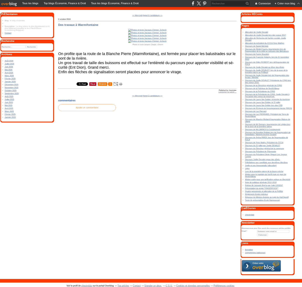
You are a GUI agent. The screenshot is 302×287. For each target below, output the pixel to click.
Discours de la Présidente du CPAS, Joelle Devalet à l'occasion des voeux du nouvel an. (267, 95)
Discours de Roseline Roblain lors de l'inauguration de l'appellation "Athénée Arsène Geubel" (267, 133)
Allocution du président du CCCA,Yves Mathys (264, 43)
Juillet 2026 (9, 64)
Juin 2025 (9, 102)
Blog (7, 20)
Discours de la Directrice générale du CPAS (263, 85)
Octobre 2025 (10, 90)
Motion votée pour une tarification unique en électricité (267, 179)
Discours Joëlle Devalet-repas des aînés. (262, 159)
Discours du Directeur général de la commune (264, 148)
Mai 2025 (8, 105)
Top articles (123, 285)
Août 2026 (9, 61)
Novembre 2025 (11, 87)
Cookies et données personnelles (193, 285)
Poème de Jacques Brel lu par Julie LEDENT (264, 185)
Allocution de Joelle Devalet (256, 32)
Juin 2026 (9, 67)
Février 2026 (10, 79)
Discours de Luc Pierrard (255, 111)
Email (244, 231)
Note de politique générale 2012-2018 (260, 182)
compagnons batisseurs (255, 253)
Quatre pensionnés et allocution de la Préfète (264, 191)
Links (247, 168)
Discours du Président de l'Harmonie (260, 151)
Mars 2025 (9, 111)
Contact (8, 33)
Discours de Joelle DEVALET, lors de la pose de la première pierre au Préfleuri (266, 71)
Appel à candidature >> (152, 15)
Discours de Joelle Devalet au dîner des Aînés (264, 67)
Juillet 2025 (9, 99)
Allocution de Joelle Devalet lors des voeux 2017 (265, 35)
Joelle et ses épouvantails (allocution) (261, 165)
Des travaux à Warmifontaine (78, 24)
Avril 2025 (9, 108)
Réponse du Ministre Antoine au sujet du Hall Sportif (267, 197)
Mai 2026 (8, 70)
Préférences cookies (224, 285)
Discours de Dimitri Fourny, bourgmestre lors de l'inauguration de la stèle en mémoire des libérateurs (267, 50)
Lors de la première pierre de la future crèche (264, 171)
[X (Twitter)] (199, 3)
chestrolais (249, 215)
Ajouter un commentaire (87, 107)
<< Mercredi (137, 15)
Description (10, 26)
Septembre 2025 (12, 93)
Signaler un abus (153, 285)
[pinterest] (204, 3)
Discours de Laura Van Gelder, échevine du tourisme (267, 99)
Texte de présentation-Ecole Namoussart (262, 200)
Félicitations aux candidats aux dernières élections (266, 162)
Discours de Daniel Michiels (256, 46)
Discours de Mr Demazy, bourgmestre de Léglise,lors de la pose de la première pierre (267, 125)
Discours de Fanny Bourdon (257, 54)
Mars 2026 (9, 76)
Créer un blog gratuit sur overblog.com (261, 266)
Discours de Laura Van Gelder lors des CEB (263, 105)
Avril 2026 (9, 73)
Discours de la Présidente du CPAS (260, 91)
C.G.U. (169, 285)
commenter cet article (226, 92)
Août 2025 (9, 96)
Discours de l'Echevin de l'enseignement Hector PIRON (268, 108)
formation (249, 250)
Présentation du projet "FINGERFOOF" (261, 188)
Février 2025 (10, 114)
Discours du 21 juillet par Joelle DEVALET (262, 145)
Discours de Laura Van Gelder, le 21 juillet (262, 102)
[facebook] (193, 3)
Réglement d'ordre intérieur (256, 194)
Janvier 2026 (10, 82)
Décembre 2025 (11, 84)
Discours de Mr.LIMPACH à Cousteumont (262, 129)
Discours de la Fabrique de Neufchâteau (262, 88)
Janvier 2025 (10, 117)
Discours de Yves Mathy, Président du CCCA (264, 142)
